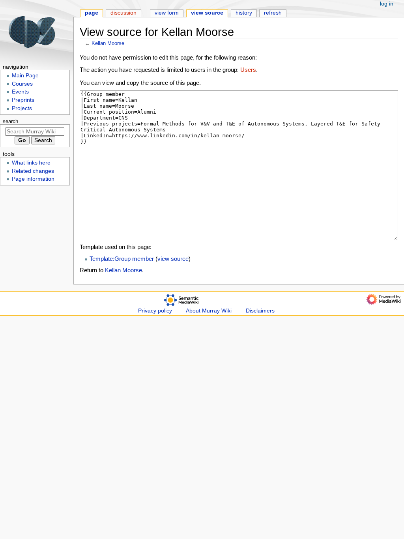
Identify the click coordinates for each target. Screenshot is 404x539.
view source (173, 258)
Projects (22, 108)
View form (167, 13)
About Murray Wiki (209, 311)
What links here (31, 163)
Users (248, 69)
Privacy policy (155, 311)
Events (20, 92)
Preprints (23, 100)
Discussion (123, 13)
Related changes (33, 171)
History (244, 13)
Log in (386, 4)
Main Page (25, 76)
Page (91, 13)
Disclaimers (260, 311)
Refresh (273, 13)
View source (207, 13)
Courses (22, 84)
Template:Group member (122, 258)
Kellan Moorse (108, 43)
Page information (33, 179)
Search (10, 121)
